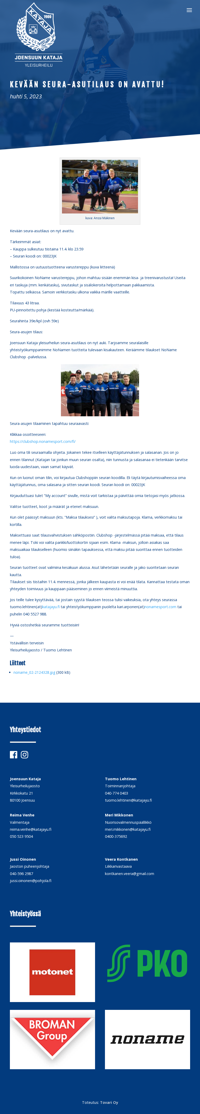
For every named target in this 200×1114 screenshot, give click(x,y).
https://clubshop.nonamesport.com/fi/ (43, 441)
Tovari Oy (109, 1102)
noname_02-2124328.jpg (34, 672)
